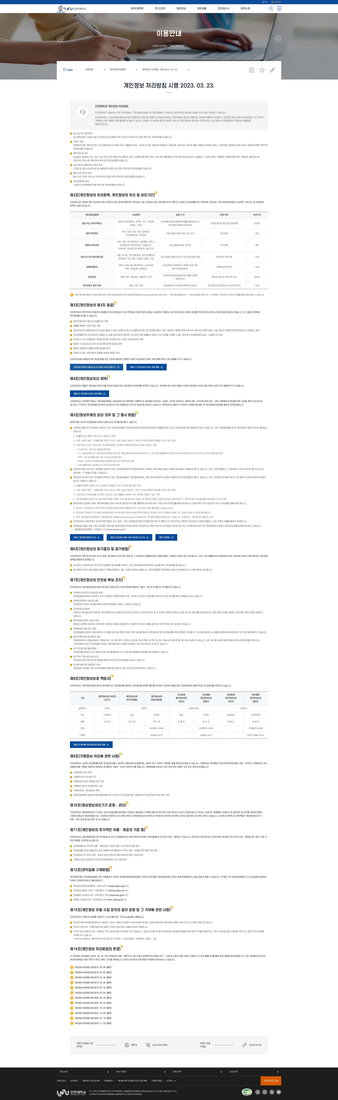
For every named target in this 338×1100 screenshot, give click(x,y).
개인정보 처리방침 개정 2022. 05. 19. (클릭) (93, 1018)
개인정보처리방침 (271, 1081)
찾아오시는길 (61, 1081)
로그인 (265, 2)
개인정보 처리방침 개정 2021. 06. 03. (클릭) (93, 1003)
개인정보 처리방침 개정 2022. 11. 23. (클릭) (93, 1023)
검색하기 (271, 9)
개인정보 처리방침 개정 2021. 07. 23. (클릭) (93, 1008)
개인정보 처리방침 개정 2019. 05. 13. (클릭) (93, 988)
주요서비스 (64, 1072)
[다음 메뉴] (278, 39)
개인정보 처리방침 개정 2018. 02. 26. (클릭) (93, 977)
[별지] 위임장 (165, 538)
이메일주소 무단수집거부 (91, 1081)
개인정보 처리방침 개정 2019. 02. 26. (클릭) (93, 983)
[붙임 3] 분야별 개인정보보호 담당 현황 (90, 745)
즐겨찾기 (262, 70)
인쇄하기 (251, 70)
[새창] (257, 1092)
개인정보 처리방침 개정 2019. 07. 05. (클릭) (93, 993)
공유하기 (271, 70)
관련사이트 (177, 1072)
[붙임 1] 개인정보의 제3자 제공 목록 (145, 368)
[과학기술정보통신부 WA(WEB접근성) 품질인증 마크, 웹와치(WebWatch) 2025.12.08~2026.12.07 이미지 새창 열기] (247, 1090)
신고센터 (169, 1081)
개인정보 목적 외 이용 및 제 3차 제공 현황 (132, 1081)
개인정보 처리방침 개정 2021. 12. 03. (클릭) (93, 1013)
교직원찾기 (74, 1081)
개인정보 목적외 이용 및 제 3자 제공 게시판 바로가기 (96, 368)
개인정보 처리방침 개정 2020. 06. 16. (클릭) (93, 998)
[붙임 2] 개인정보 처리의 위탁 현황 (88, 394)
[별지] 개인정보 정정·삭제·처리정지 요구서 (128, 538)
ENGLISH (278, 2)
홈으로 (73, 69)
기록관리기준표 (156, 1081)
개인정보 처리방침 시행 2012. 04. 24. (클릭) (93, 967)
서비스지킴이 (121, 1072)
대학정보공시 (108, 1081)
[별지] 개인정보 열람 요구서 (86, 538)
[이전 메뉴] (60, 39)
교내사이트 (233, 1072)
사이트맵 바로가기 (279, 9)
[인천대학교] (72, 8)
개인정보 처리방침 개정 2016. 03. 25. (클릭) (93, 972)
